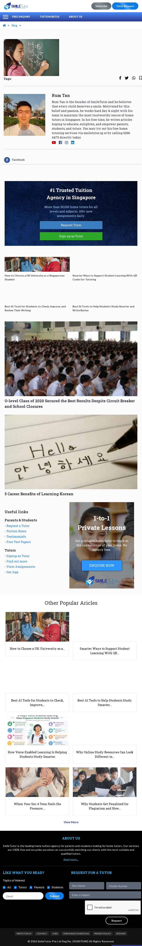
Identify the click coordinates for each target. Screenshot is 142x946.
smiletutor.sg (93, 133)
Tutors (22, 887)
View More (71, 822)
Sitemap (120, 933)
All (9, 887)
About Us (75, 16)
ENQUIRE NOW (101, 565)
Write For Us (24, 933)
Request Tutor (71, 225)
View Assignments (20, 567)
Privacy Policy (102, 933)
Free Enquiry (21, 16)
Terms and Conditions (76, 933)
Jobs (55, 933)
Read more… (71, 859)
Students (57, 887)
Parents (39, 887)
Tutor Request (125, 6)
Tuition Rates (49, 16)
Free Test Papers (18, 542)
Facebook (18, 159)
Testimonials (16, 536)
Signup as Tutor (18, 556)
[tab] (14, 160)
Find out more (16, 561)
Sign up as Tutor (71, 236)
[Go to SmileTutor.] (4, 25)
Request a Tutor (17, 526)
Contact (42, 933)
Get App (12, 572)
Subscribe (101, 6)
